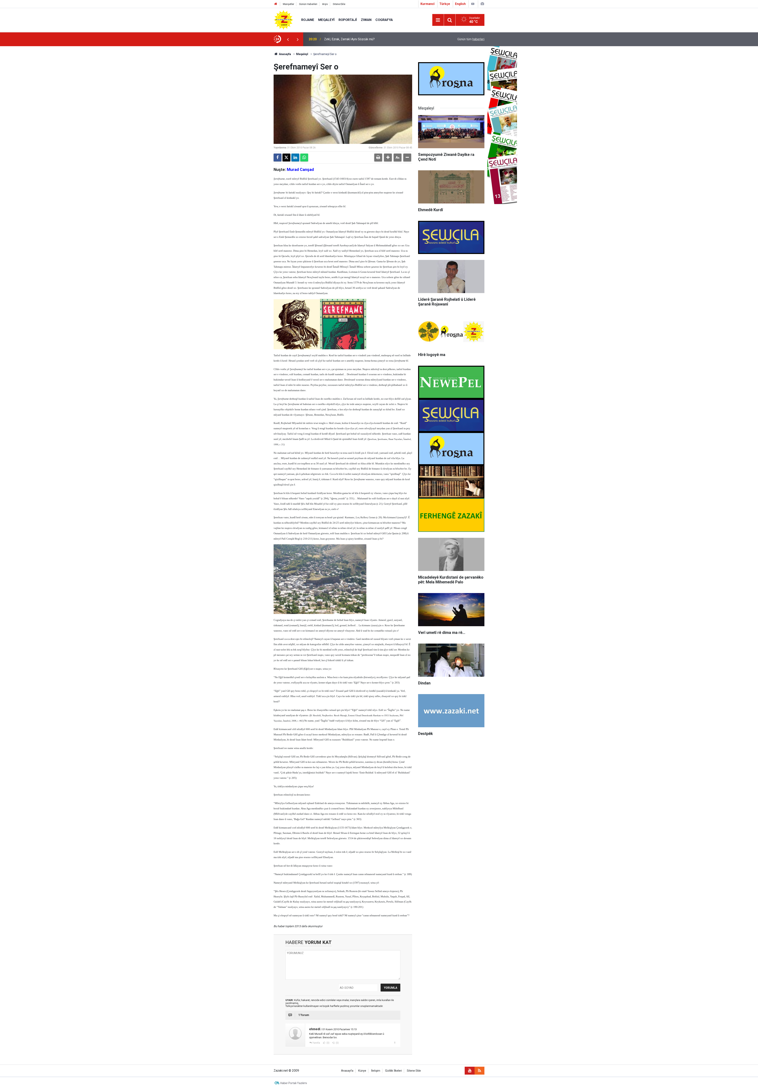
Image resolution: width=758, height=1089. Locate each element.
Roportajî (348, 20)
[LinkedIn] (295, 157)
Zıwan (366, 20)
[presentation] (288, 39)
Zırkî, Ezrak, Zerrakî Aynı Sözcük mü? (349, 39)
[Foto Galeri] (482, 4)
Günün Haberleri (308, 4)
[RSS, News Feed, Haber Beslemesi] (479, 1071)
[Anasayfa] (276, 4)
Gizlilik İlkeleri (393, 1070)
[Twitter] (286, 157)
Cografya (384, 20)
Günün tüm (470, 39)
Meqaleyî (326, 20)
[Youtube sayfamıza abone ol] (470, 1071)
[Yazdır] (378, 157)
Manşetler (288, 4)
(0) (327, 1042)
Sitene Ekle (339, 4)
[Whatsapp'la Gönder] (304, 157)
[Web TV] (473, 4)
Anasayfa (284, 54)
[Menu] (438, 20)
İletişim (375, 1070)
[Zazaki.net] (283, 20)
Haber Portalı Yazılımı (293, 1083)
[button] (388, 157)
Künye (362, 1070)
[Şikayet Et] (394, 1042)
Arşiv (325, 4)
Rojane (307, 20)
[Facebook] (277, 157)
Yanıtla (316, 1042)
